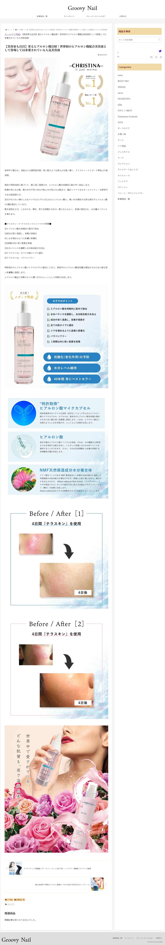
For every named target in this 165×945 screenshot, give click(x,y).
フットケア (123, 181)
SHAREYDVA (124, 98)
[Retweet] (151, 57)
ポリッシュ (123, 187)
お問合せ (159, 938)
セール (121, 157)
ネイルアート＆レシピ (128, 169)
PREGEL (122, 86)
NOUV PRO (123, 81)
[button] (159, 39)
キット (121, 139)
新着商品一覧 (20, 900)
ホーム (8, 34)
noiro (120, 75)
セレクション (124, 163)
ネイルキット (129, 938)
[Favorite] (156, 57)
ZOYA (120, 122)
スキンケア (10, 904)
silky (120, 104)
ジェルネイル (124, 151)
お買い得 (122, 134)
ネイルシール (124, 175)
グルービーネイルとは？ (144, 938)
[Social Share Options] (118, 56)
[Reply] (160, 57)
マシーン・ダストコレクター (131, 193)
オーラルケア (124, 128)
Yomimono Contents (127, 116)
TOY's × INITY (125, 110)
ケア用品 (16, 34)
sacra (120, 92)
